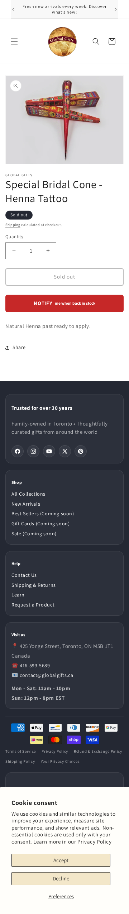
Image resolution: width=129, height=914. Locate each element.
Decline (61, 878)
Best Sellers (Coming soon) (42, 513)
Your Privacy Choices (60, 761)
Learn (18, 594)
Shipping (12, 224)
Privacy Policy (94, 841)
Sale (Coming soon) (34, 533)
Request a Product (32, 604)
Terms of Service (20, 751)
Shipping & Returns (33, 585)
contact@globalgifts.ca (46, 675)
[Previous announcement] (13, 9)
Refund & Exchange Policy (98, 751)
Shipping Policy (20, 761)
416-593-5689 (35, 665)
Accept (60, 860)
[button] (14, 41)
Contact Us (24, 575)
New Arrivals (25, 504)
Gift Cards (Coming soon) (40, 523)
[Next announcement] (116, 9)
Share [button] (19, 347)
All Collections (28, 494)
